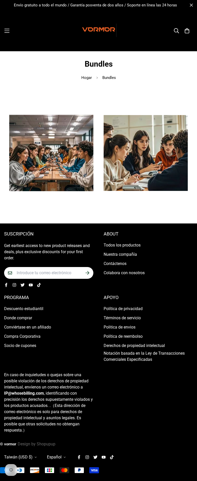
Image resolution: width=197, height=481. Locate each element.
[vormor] (98, 30)
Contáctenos (115, 263)
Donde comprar (18, 317)
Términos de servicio (122, 317)
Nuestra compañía (120, 254)
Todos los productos (122, 245)
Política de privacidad (123, 308)
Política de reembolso (123, 336)
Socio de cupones (20, 345)
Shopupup (46, 444)
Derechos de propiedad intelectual (134, 345)
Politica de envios (119, 327)
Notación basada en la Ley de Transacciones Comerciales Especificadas (144, 356)
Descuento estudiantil (23, 308)
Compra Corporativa (22, 336)
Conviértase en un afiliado (27, 327)
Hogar (86, 77)
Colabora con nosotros (124, 272)
